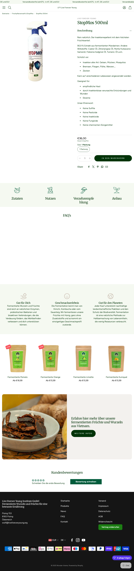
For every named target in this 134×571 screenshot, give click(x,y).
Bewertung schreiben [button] (86, 481)
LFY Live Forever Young (67, 8)
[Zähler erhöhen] (89, 158)
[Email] (106, 167)
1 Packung (83, 149)
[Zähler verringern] (79, 158)
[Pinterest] (98, 167)
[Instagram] (78, 540)
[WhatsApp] (102, 167)
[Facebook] (89, 167)
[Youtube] (83, 540)
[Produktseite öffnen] (17, 358)
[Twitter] (93, 167)
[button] (4, 7)
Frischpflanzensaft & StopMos (22, 13)
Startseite (5, 13)
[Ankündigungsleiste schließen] (131, 2)
